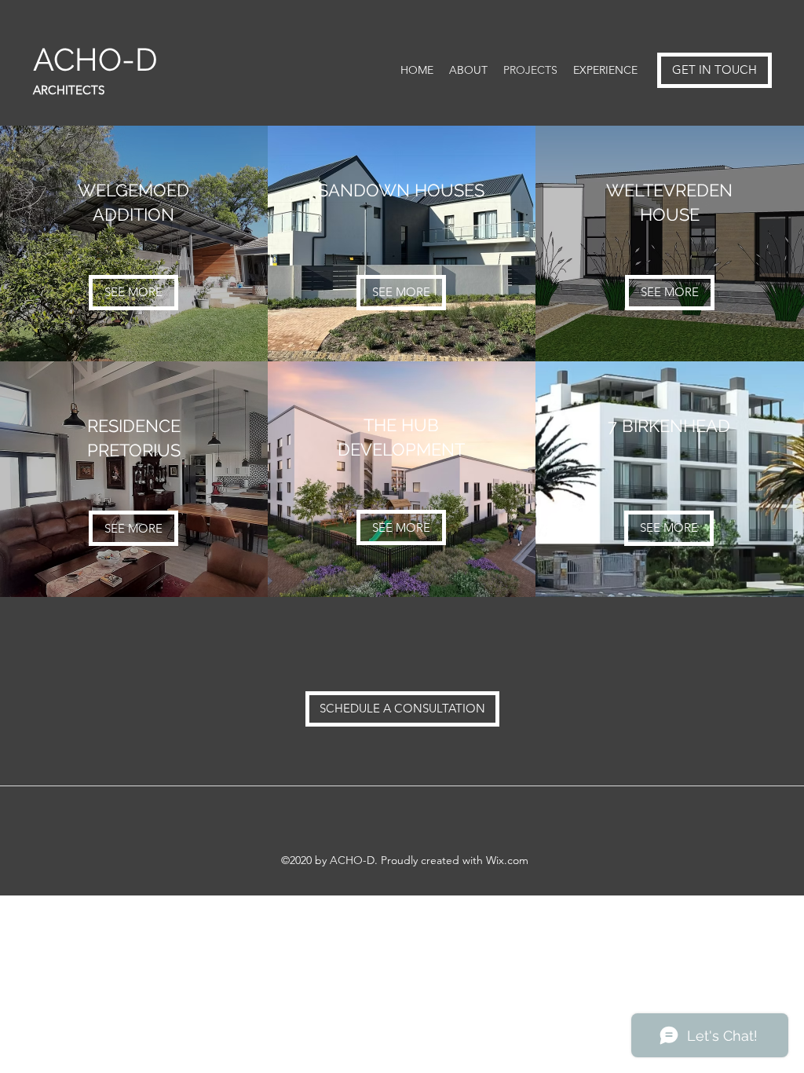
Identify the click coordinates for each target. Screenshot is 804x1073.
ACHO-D (99, 59)
